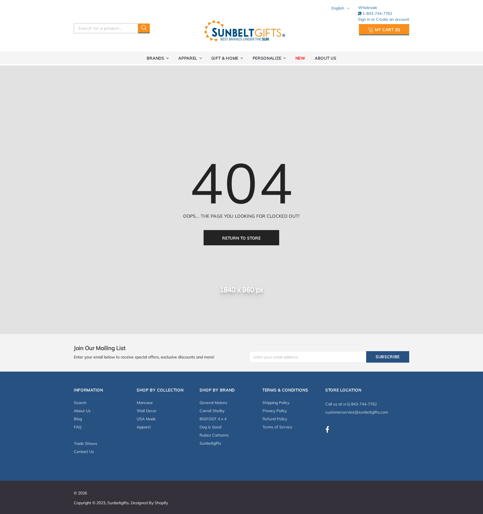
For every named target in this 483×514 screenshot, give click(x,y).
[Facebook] (327, 429)
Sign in (364, 19)
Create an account (392, 19)
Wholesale (367, 7)
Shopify (161, 502)
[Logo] (245, 30)
